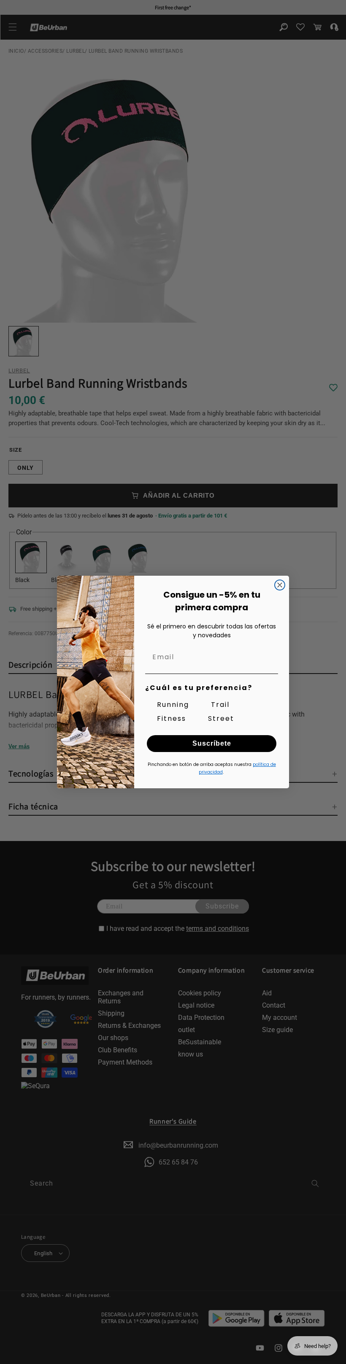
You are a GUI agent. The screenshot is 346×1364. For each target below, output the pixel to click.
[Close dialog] (280, 585)
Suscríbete (211, 743)
